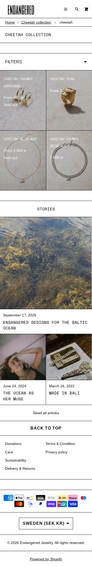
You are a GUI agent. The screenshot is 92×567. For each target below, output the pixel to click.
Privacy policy (56, 452)
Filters (13, 62)
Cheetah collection (36, 22)
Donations (13, 444)
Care (9, 452)
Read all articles (46, 413)
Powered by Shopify (46, 559)
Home (10, 22)
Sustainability (15, 460)
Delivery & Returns (20, 468)
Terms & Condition (60, 444)
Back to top (46, 428)
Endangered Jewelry (36, 543)
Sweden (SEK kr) (43, 523)
